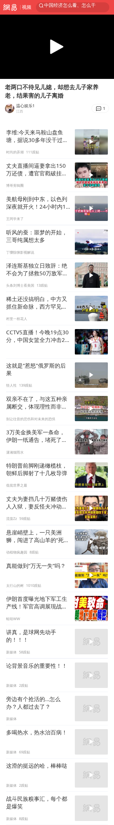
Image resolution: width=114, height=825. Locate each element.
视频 (26, 7)
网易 (10, 7)
